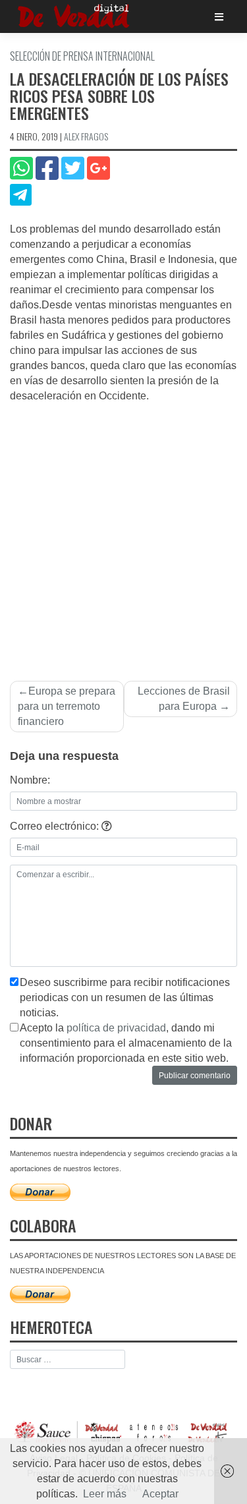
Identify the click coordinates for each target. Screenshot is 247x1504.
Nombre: (30, 780)
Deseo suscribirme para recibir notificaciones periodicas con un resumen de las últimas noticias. (125, 997)
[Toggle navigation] (219, 17)
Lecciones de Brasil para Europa (184, 698)
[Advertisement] (123, 534)
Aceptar (160, 1493)
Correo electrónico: (55, 826)
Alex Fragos (86, 136)
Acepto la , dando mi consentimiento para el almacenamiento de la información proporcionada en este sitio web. (126, 1043)
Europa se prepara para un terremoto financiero (66, 706)
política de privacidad (116, 1027)
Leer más (104, 1493)
